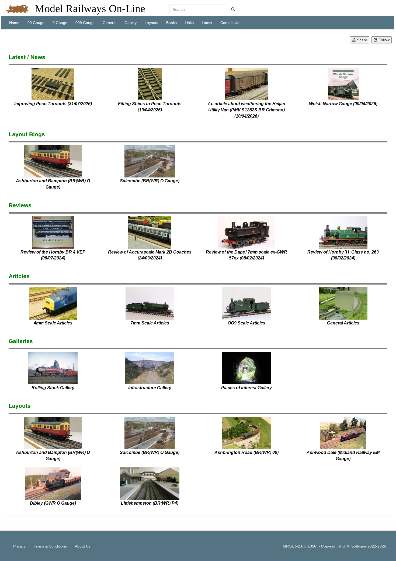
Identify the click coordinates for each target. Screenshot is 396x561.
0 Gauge (60, 22)
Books (171, 22)
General (109, 22)
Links (189, 22)
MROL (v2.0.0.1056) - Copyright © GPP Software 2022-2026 (334, 546)
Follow (383, 40)
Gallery (130, 22)
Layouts (151, 22)
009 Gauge (85, 22)
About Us (83, 546)
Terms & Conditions (50, 546)
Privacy (19, 546)
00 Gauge (35, 22)
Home (14, 22)
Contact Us (229, 22)
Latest (207, 22)
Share (361, 40)
